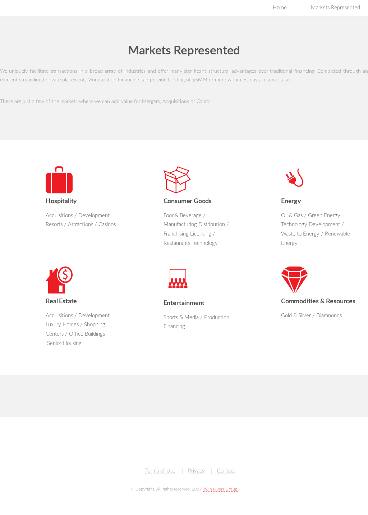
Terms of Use (160, 471)
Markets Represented (335, 7)
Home (280, 7)
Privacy (196, 471)
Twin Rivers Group (220, 489)
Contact (226, 471)
